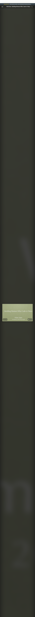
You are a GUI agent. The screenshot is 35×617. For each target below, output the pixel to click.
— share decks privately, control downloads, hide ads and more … (17, 4)
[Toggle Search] (32, 7)
